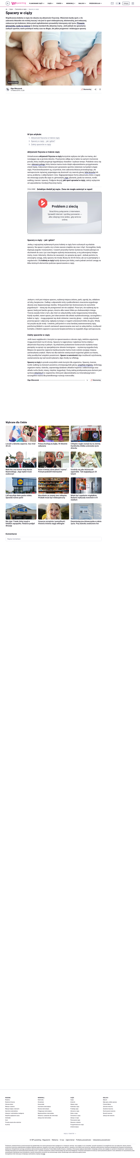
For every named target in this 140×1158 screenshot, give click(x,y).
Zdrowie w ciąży (74, 1111)
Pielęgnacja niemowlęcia (45, 1111)
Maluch (81, 3)
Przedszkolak (94, 3)
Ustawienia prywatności (101, 1140)
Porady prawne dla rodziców (13, 1122)
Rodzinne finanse (10, 1102)
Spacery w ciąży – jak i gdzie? (43, 141)
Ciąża (50, 3)
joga (66, 178)
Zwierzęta (8, 1118)
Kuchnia (7, 1124)
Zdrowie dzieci (9, 1104)
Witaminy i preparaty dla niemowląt (48, 1115)
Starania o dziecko (75, 1122)
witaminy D (38, 373)
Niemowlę (70, 3)
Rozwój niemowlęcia (43, 1109)
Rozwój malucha (107, 1113)
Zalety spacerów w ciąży (41, 144)
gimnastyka (10, 26)
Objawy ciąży (74, 1104)
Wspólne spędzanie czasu (12, 1115)
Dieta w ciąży (74, 1113)
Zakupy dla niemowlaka (44, 1118)
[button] (118, 3)
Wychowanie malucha (109, 1111)
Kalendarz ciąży (74, 1106)
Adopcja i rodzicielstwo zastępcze (14, 1113)
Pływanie (80, 23)
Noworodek (41, 1104)
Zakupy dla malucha (108, 1115)
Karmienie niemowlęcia (44, 1106)
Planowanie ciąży (36, 3)
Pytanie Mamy (107, 1104)
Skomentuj (87, 89)
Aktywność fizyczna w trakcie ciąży (45, 138)
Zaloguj (126, 3)
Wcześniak (41, 1102)
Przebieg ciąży (74, 1109)
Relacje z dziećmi (10, 1106)
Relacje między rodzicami (12, 1109)
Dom (6, 1120)
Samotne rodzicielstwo (11, 1111)
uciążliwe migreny (85, 365)
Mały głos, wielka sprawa (110, 1102)
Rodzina (7, 1100)
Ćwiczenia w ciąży (75, 1115)
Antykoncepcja (74, 1127)
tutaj (44, 1154)
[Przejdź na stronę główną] (8, 5)
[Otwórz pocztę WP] (112, 3)
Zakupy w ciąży (74, 1118)
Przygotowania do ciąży (77, 1124)
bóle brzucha (90, 172)
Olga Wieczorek (16, 88)
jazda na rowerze (23, 26)
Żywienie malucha (108, 1109)
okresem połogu (38, 164)
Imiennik (72, 1102)
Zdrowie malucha (108, 1106)
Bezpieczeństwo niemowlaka (46, 1113)
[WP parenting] (20, 3)
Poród (58, 3)
